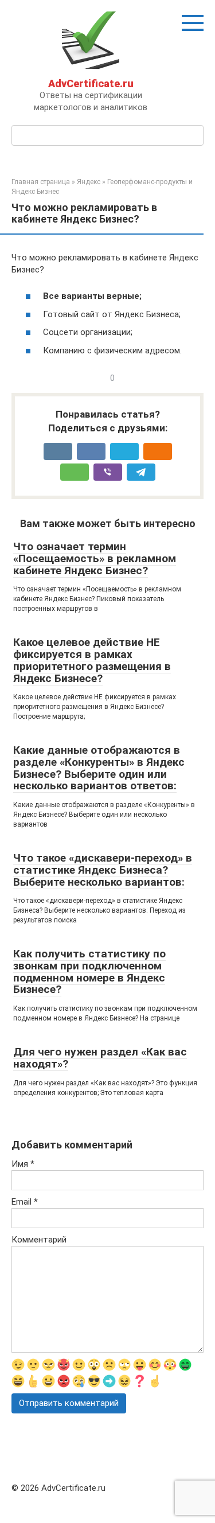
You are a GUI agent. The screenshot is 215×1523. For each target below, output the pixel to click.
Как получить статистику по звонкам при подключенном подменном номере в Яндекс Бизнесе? (89, 971)
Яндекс (88, 182)
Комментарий (39, 1239)
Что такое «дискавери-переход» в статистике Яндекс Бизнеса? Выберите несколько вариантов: (102, 870)
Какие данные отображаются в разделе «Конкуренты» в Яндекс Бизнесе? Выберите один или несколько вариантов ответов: (99, 768)
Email (24, 1202)
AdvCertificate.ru (91, 83)
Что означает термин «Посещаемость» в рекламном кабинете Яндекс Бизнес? (94, 558)
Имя (22, 1164)
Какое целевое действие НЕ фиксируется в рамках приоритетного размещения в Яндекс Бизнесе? (92, 660)
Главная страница (40, 182)
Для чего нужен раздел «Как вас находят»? (100, 1057)
